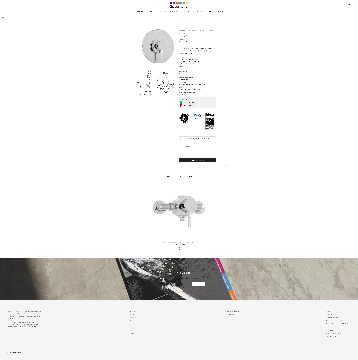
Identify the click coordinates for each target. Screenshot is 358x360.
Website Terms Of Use (333, 333)
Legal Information (332, 336)
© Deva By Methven (14, 352)
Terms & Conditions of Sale (335, 321)
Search (340, 5)
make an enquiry (197, 160)
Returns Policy (230, 315)
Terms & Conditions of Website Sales (338, 324)
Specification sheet (190, 105)
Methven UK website (332, 318)
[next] (352, 215)
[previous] (6, 215)
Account (333, 5)
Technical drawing (190, 102)
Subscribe (198, 284)
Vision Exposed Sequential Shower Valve (179, 242)
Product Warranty (332, 327)
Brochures (174, 11)
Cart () (349, 5)
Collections (161, 11)
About (209, 11)
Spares (149, 11)
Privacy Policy (330, 330)
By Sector (199, 11)
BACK (3, 17)
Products (139, 11)
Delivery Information (232, 312)
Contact (219, 11)
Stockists (187, 11)
